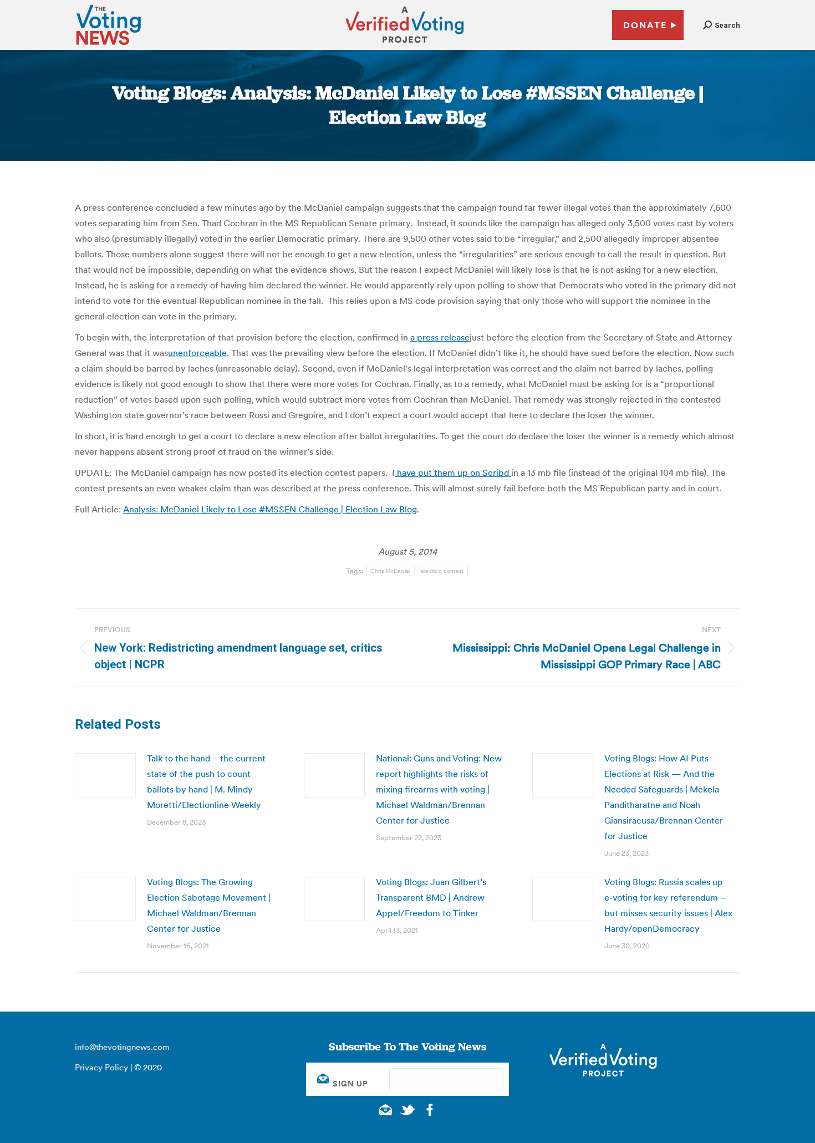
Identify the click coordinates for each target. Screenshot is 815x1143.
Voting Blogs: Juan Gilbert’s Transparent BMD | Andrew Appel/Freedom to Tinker (431, 897)
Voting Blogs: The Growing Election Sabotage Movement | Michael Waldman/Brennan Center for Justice (209, 905)
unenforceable (197, 352)
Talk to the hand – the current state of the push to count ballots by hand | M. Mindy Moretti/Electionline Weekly (206, 781)
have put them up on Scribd (453, 472)
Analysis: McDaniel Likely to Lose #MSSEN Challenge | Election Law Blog (270, 509)
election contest (442, 571)
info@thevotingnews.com (122, 1047)
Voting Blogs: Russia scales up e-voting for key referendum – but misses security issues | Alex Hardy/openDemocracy (668, 905)
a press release (440, 337)
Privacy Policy (101, 1067)
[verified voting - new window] (405, 44)
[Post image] (105, 775)
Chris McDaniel (390, 571)
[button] (721, 25)
